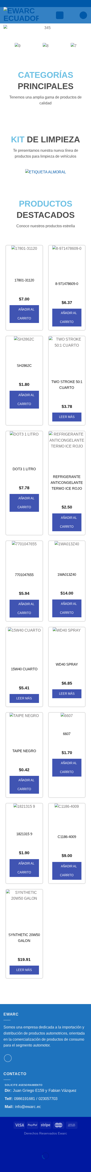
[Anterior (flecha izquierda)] (4, 1163)
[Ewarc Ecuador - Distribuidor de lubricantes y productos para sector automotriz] (28, 15)
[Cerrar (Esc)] (4, 1144)
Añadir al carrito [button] (26, 314)
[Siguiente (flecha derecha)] (18, 1163)
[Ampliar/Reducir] (18, 1144)
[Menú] (59, 15)
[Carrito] (83, 15)
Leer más (67, 417)
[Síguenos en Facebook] (8, 1058)
